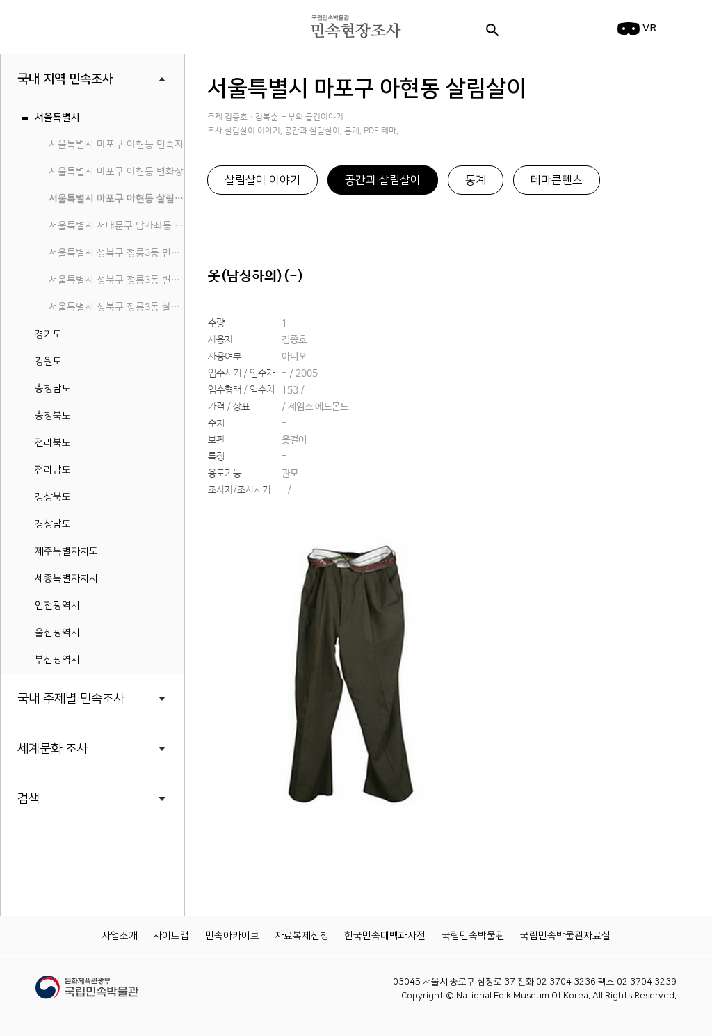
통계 (475, 180)
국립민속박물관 (473, 935)
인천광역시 (57, 605)
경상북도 (53, 497)
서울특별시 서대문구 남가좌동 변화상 (116, 226)
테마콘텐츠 (557, 180)
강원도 (48, 361)
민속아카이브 (232, 935)
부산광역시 (57, 659)
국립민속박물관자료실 (565, 935)
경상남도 (53, 524)
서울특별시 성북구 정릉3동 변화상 (116, 280)
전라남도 (53, 470)
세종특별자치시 (66, 578)
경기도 (48, 334)
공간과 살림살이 (383, 180)
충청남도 (53, 388)
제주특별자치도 (66, 551)
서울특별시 (57, 117)
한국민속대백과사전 (385, 935)
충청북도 (53, 415)
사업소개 (120, 935)
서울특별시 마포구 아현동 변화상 (116, 171)
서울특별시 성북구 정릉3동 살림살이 (116, 307)
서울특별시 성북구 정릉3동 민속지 (116, 253)
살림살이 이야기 (262, 180)
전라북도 (53, 442)
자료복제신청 (302, 935)
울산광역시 (57, 632)
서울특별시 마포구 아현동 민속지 (116, 144)
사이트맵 (171, 935)
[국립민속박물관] (86, 981)
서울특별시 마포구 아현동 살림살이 (116, 198)
